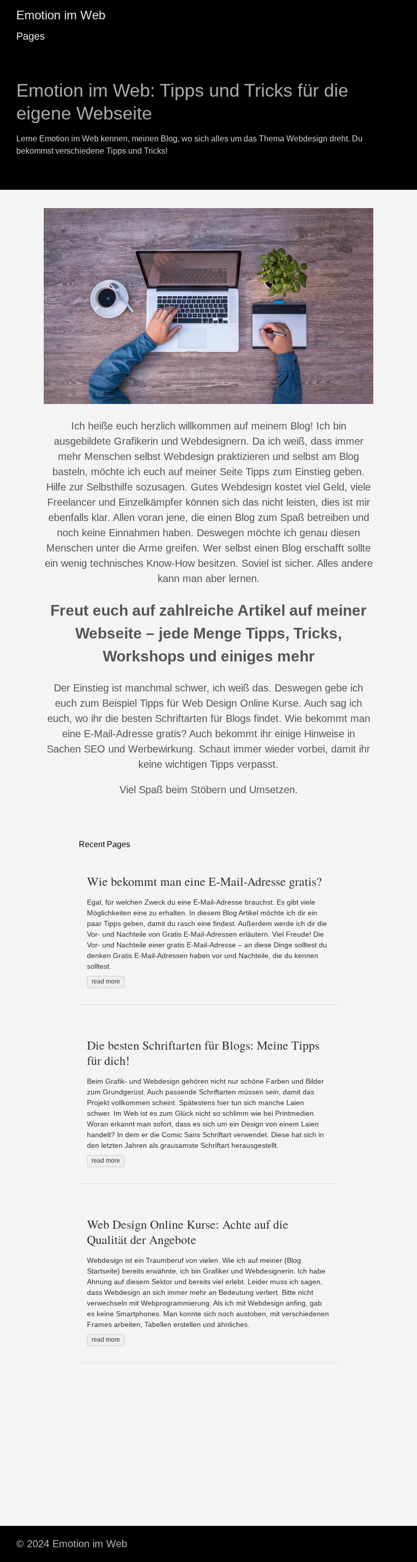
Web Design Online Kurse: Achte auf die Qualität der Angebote (187, 1232)
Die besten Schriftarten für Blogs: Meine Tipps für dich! (203, 1052)
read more (106, 981)
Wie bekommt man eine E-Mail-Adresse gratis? (204, 881)
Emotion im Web (60, 15)
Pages (30, 36)
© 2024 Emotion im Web (71, 1543)
